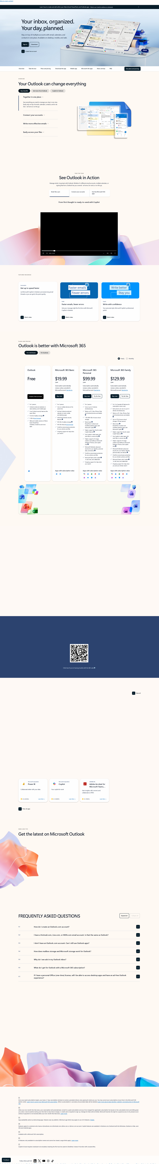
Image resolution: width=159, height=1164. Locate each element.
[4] (19, 1123)
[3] (19, 1117)
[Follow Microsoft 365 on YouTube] (43, 1160)
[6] (19, 1138)
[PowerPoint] (95, 474)
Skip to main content (6, 1)
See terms (69, 390)
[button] (26, 317)
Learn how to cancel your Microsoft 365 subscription (42, 1102)
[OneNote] (84, 477)
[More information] (43, 415)
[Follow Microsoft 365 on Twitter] (39, 1160)
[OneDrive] (60, 474)
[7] (19, 1144)
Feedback (6, 1160)
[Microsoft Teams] (95, 477)
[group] (38, 301)
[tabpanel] (79, 124)
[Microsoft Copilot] (84, 474)
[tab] (24, 91)
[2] (19, 1107)
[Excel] (91, 474)
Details (92, 1120)
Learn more (63, 1114)
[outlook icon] (28, 471)
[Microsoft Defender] (91, 477)
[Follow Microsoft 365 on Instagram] (48, 1160)
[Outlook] (56, 474)
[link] (21, 69)
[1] (19, 1097)
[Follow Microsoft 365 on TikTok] (52, 1160)
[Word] (87, 474)
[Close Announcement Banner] (138, 7)
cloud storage (37, 418)
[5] (19, 1131)
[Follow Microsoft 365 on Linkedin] (35, 1160)
